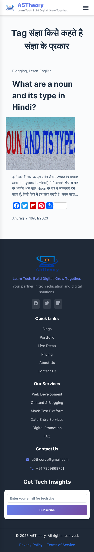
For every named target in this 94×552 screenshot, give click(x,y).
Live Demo (47, 345)
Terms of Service (61, 545)
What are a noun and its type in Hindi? (42, 95)
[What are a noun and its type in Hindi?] (40, 143)
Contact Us (47, 371)
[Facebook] (36, 304)
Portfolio (47, 337)
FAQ (47, 436)
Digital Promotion (47, 428)
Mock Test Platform (47, 411)
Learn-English (40, 71)
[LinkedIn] (58, 304)
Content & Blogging (47, 402)
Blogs (47, 329)
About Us (47, 362)
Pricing (47, 354)
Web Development (47, 394)
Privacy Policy (31, 545)
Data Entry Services (47, 419)
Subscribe (47, 510)
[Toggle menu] (86, 8)
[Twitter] (47, 304)
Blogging (19, 71)
